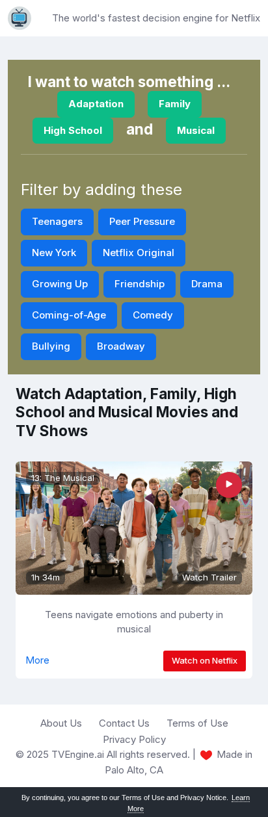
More (37, 660)
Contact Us (124, 723)
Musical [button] (196, 130)
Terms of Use (197, 723)
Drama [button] (206, 284)
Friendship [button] (139, 284)
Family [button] (175, 103)
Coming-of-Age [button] (69, 315)
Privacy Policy (134, 739)
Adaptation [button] (96, 103)
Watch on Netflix (204, 660)
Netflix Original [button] (138, 252)
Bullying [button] (51, 346)
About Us (61, 723)
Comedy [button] (153, 315)
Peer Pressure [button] (142, 221)
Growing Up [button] (60, 284)
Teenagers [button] (57, 221)
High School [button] (73, 130)
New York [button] (54, 252)
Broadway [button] (121, 346)
